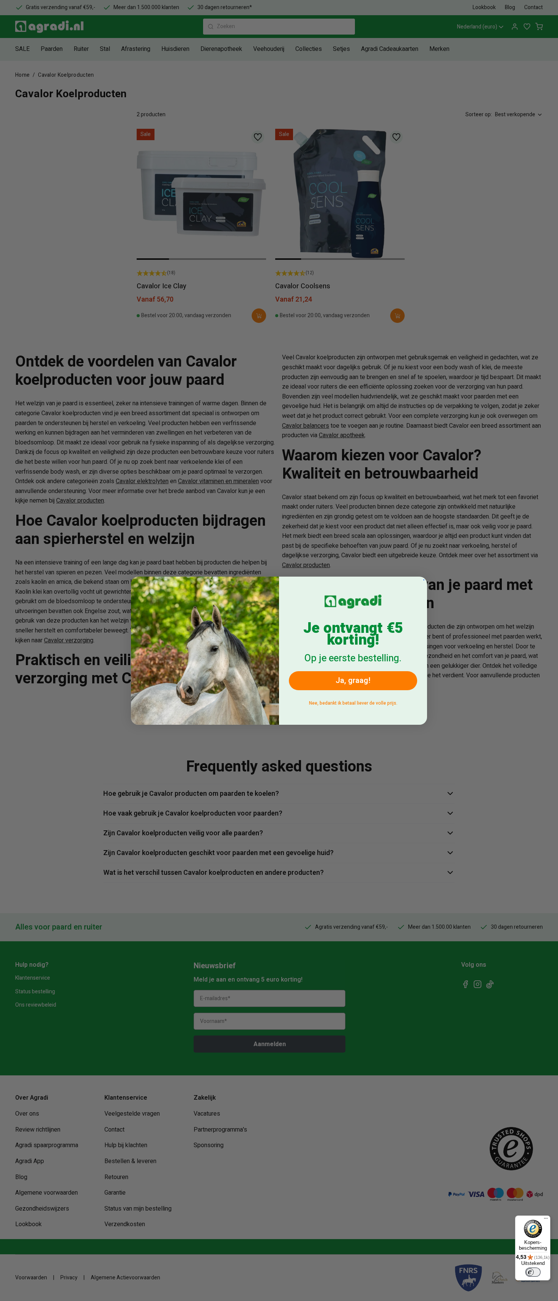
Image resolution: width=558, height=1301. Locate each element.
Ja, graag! (353, 680)
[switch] (533, 1272)
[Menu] (545, 1220)
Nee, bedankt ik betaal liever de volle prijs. (353, 703)
